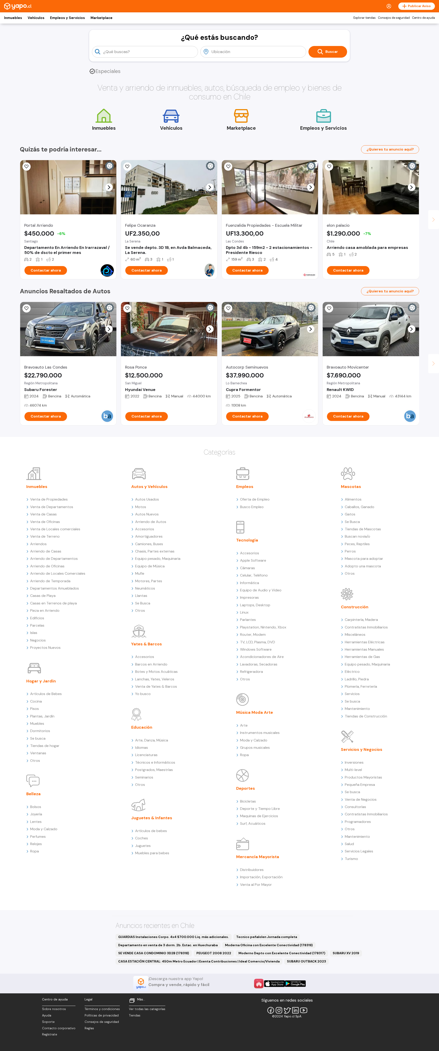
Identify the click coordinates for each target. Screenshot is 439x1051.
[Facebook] (271, 1010)
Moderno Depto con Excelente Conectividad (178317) (281, 953)
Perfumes (38, 836)
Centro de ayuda (423, 18)
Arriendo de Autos (150, 521)
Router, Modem (253, 634)
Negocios (38, 640)
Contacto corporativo (58, 1028)
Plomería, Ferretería (361, 686)
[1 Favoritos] (329, 166)
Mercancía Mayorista (257, 857)
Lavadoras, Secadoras (258, 664)
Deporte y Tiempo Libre (260, 808)
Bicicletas (248, 801)
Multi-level (353, 769)
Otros (35, 760)
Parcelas (37, 625)
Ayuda (46, 1015)
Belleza (33, 794)
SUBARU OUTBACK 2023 (306, 961)
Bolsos (35, 806)
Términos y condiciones (102, 1009)
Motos (140, 506)
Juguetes (143, 845)
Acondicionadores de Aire (262, 656)
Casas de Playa (43, 595)
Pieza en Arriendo (44, 610)
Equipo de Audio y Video (260, 590)
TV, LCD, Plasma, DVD (257, 642)
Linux (244, 612)
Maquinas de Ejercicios (259, 816)
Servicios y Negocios (361, 749)
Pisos (34, 708)
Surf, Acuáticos (252, 823)
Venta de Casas (43, 514)
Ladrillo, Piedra (357, 679)
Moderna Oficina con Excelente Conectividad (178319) (269, 945)
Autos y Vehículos (149, 486)
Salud (349, 843)
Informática (249, 582)
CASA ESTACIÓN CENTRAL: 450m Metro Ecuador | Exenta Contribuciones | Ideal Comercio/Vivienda (199, 961)
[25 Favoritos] (26, 166)
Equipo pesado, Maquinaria (157, 558)
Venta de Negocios (361, 799)
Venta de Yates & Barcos (156, 686)
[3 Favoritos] (127, 166)
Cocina (36, 701)
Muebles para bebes (152, 853)
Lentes (36, 821)
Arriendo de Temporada (50, 581)
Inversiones (354, 762)
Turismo (351, 858)
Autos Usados (147, 499)
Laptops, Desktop (255, 605)
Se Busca (142, 603)
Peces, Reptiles (357, 544)
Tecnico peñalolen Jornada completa (266, 937)
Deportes (245, 788)
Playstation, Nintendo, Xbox (263, 627)
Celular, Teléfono (254, 575)
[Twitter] (287, 1010)
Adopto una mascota (363, 566)
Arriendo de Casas (45, 551)
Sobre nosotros (54, 1009)
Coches (141, 838)
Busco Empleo (252, 506)
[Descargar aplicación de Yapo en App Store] (274, 983)
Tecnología (247, 540)
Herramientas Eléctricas (365, 642)
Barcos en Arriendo (151, 664)
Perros (350, 551)
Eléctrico (352, 671)
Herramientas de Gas (362, 656)
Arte (244, 725)
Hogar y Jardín (41, 681)
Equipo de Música (150, 566)
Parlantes (248, 619)
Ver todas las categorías (147, 1009)
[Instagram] (279, 1010)
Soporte (48, 1022)
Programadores (358, 821)
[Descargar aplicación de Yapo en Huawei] (259, 983)
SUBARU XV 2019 (346, 953)
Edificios (37, 618)
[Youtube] (304, 1010)
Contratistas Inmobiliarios (366, 627)
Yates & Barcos (146, 644)
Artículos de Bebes (46, 693)
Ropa (34, 851)
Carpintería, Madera (361, 619)
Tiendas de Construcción (366, 716)
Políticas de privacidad (102, 1015)
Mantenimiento (357, 708)
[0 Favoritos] (228, 166)
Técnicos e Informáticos (155, 762)
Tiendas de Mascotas (363, 529)
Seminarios (144, 777)
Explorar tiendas (364, 18)
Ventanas (38, 753)
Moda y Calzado (43, 829)
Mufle (139, 573)
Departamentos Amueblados (54, 588)
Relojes (36, 843)
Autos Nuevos (147, 514)
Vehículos (36, 18)
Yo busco (143, 693)
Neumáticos (145, 588)
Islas (33, 632)
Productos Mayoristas (363, 777)
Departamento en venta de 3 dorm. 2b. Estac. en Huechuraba (168, 945)
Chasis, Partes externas (154, 551)
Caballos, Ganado (359, 506)
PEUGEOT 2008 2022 (213, 953)
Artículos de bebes (151, 830)
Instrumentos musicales (260, 732)
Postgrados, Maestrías (154, 769)
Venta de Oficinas (45, 521)
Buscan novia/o (357, 536)
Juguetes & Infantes (151, 818)
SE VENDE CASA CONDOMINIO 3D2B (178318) (153, 953)
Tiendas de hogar (44, 745)
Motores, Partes (148, 581)
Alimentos (353, 499)
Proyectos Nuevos (45, 647)
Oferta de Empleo (255, 499)
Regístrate (49, 1034)
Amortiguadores (149, 536)
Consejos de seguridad (394, 18)
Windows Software (256, 649)
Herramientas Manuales (364, 649)
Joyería (36, 814)
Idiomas (141, 747)
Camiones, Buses (149, 544)
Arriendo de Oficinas (47, 566)
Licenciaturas (146, 754)
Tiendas (134, 1015)
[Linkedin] (295, 1010)
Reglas (89, 1028)
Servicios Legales (359, 851)
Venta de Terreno (45, 536)
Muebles (37, 723)
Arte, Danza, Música (151, 740)
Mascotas (351, 486)
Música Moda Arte (254, 712)
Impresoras (249, 597)
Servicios (352, 693)
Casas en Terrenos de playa (53, 603)
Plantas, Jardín (42, 716)
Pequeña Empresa (360, 784)
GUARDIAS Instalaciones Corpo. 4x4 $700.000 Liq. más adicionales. (173, 937)
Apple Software (253, 560)
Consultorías (355, 806)
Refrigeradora (251, 671)
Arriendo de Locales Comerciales (57, 573)
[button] (108, 187)
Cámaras (247, 568)
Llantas (141, 595)
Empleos (244, 486)
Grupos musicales (255, 747)
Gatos (350, 514)
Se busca (38, 738)
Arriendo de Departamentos (54, 558)
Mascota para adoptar (364, 558)
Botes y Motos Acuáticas (156, 671)
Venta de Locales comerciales (55, 529)
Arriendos (38, 544)
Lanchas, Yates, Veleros (154, 679)
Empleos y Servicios (67, 18)
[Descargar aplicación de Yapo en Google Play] (295, 983)
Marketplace (101, 18)
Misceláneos (355, 634)
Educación (141, 727)
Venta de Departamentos (51, 506)
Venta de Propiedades (49, 499)
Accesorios (144, 529)
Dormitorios (40, 730)
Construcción (354, 607)
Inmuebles (13, 18)
